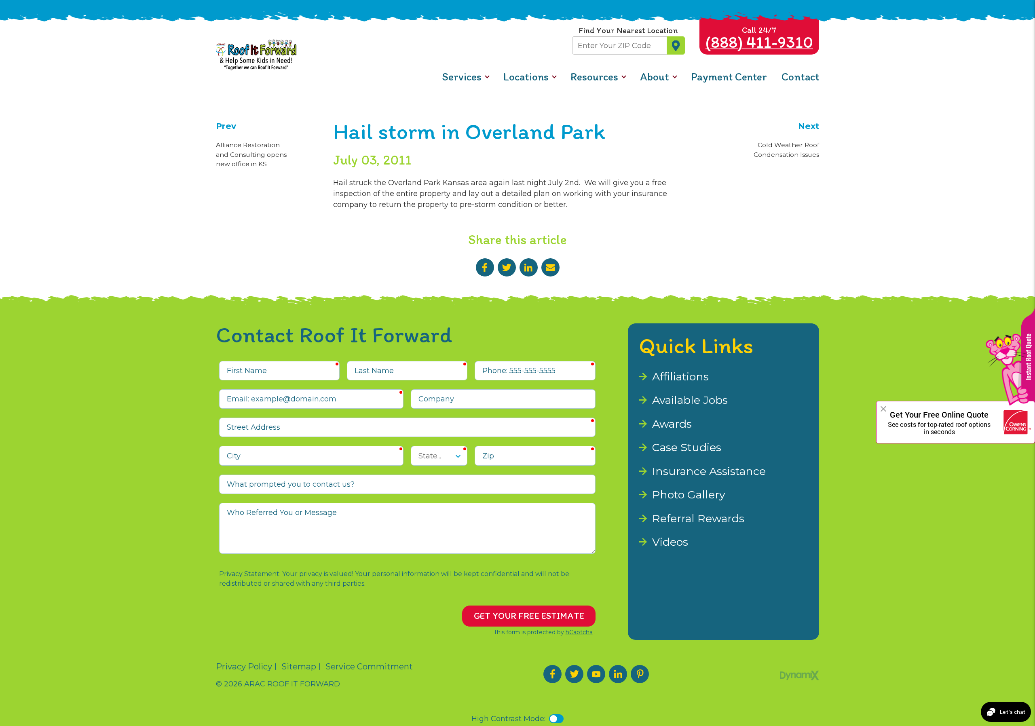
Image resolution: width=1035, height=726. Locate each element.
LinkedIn (529, 267)
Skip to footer (31, 23)
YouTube (596, 674)
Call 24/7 (759, 38)
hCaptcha (579, 632)
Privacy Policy (244, 667)
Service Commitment (369, 667)
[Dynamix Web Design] (799, 675)
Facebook (485, 267)
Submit (676, 45)
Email (550, 267)
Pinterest (640, 674)
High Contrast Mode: (44, 34)
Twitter (507, 267)
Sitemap (298, 667)
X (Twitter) (574, 674)
